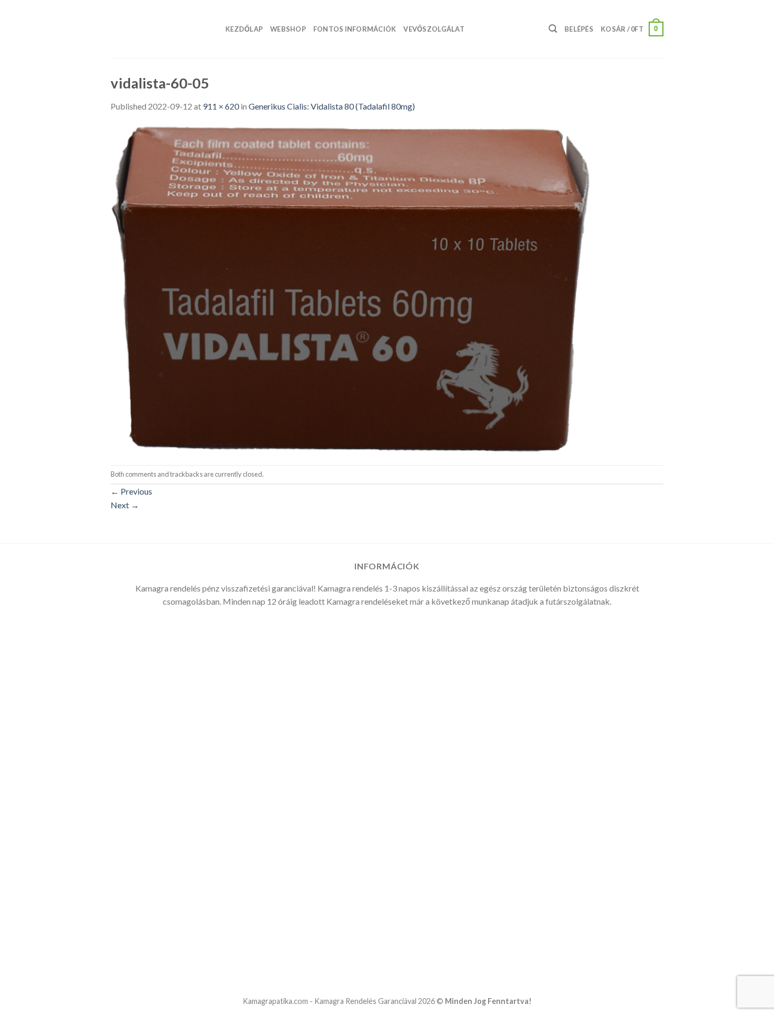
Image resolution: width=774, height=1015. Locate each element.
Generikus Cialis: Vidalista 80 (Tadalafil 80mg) (332, 106)
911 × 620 (221, 106)
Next (125, 505)
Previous (131, 491)
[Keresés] (553, 28)
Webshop (288, 29)
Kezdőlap (244, 29)
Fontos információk (354, 29)
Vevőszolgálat (433, 29)
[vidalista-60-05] (350, 288)
